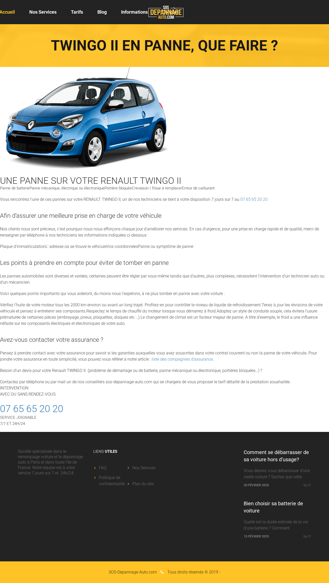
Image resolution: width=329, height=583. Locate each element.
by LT (307, 485)
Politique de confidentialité (112, 480)
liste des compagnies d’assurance (182, 359)
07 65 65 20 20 (254, 199)
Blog (102, 12)
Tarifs (77, 12)
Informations (134, 12)
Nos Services (43, 12)
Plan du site (143, 483)
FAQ (102, 467)
